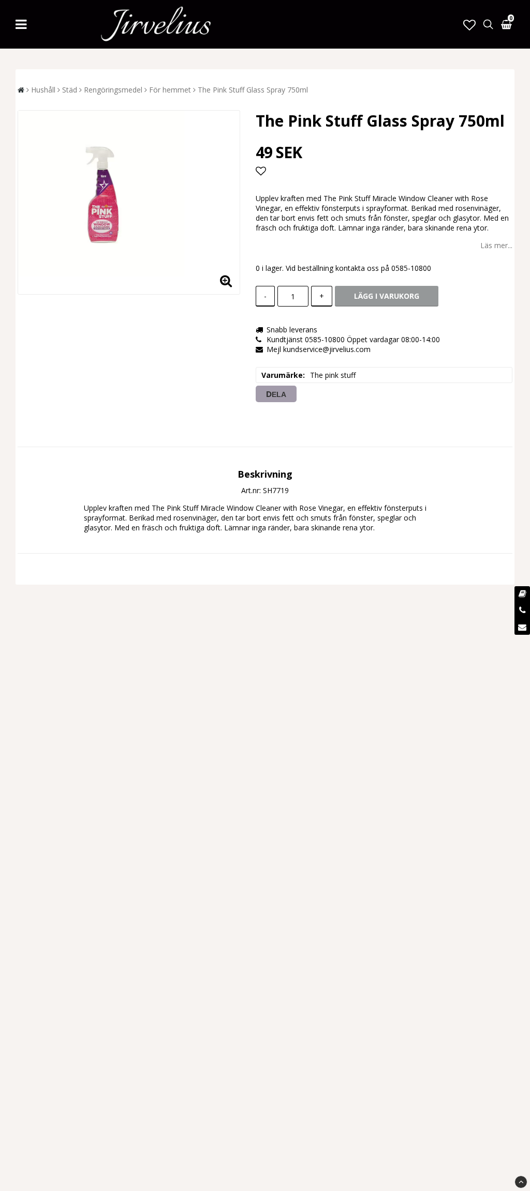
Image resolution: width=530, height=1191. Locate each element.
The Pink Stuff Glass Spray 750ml (253, 90)
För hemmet (170, 90)
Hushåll (43, 90)
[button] (469, 24)
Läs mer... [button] (496, 245)
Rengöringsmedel (113, 90)
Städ (69, 90)
